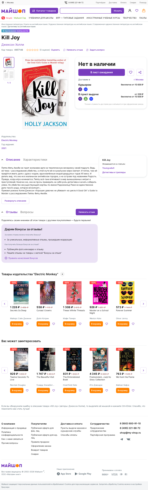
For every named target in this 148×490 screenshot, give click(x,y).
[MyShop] (11, 467)
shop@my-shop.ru (130, 432)
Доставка (113, 2)
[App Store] (64, 474)
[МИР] (105, 474)
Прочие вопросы (9, 443)
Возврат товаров (39, 450)
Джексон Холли (12, 44)
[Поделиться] (139, 72)
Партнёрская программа (102, 435)
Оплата (123, 2)
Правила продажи (40, 442)
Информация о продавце (13, 428)
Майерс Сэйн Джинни (20, 318)
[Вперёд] (143, 304)
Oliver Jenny (122, 318)
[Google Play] (83, 474)
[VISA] (114, 474)
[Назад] (4, 304)
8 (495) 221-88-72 (76, 2)
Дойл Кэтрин (43, 318)
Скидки (133, 2)
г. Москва (138, 79)
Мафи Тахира (69, 318)
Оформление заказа (41, 446)
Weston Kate (95, 318)
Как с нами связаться (12, 439)
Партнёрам (100, 2)
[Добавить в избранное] (130, 72)
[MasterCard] (121, 474)
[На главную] (13, 10)
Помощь (143, 2)
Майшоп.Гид (20, 18)
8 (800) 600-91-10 (130, 423)
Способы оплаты (69, 435)
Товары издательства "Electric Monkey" (29, 274)
